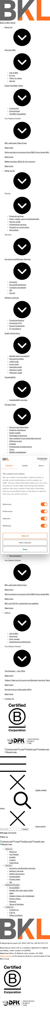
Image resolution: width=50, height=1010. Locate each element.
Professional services (17, 225)
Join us (7, 613)
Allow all (25, 536)
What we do (10, 171)
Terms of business (16, 904)
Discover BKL (10, 50)
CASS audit (14, 362)
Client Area (13, 863)
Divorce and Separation (18, 427)
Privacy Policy (15, 899)
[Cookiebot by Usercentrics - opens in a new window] (37, 459)
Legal (11, 893)
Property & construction (19, 227)
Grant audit (14, 364)
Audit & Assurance (12, 333)
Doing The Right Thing (14, 86)
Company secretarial (17, 287)
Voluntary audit (15, 373)
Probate (12, 444)
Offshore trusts (15, 441)
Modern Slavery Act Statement (21, 896)
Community (14, 108)
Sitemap (12, 901)
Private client (14, 879)
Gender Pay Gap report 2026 (21, 890)
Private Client (10, 405)
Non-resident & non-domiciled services (25, 438)
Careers (12, 860)
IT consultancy (15, 329)
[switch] (44, 511)
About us (13, 852)
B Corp (12, 75)
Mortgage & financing (18, 436)
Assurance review (16, 359)
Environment (14, 111)
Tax (10, 882)
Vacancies (13, 636)
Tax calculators (15, 556)
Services (9, 866)
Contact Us (9, 699)
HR (10, 290)
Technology (13, 230)
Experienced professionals (20, 642)
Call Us (12, 913)
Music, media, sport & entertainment (24, 219)
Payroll (12, 293)
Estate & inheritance (17, 430)
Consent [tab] (8, 465)
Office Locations (16, 915)
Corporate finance (16, 320)
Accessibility (14, 888)
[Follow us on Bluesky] (11, 752)
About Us (8, 27)
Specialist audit (15, 367)
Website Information (12, 885)
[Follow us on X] (20, 749)
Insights (12, 857)
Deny (25, 549)
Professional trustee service (20, 447)
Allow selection (25, 543)
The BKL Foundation (17, 114)
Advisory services (12, 298)
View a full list (6, 956)
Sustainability (10, 377)
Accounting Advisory (17, 285)
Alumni (12, 81)
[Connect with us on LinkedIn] (43, 749)
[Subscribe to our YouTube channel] (30, 749)
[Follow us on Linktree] (11, 749)
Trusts (11, 449)
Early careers (14, 639)
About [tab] (41, 465)
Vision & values (15, 78)
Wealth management (17, 452)
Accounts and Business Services (18, 259)
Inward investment (17, 326)
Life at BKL (13, 73)
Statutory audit (15, 370)
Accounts (13, 282)
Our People (14, 854)
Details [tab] (25, 465)
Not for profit (14, 222)
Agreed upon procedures (19, 356)
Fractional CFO (15, 323)
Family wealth (15, 433)
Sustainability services (18, 400)
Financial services (16, 216)
